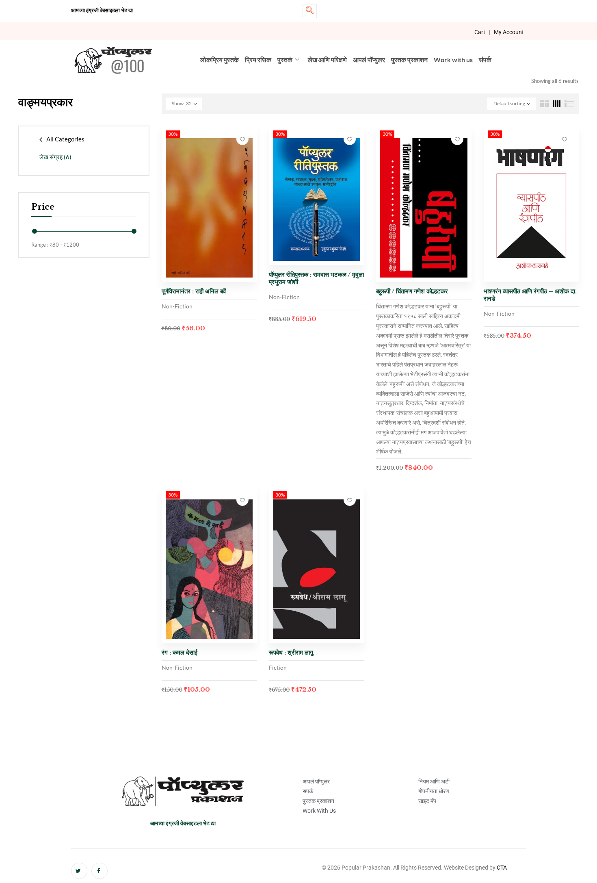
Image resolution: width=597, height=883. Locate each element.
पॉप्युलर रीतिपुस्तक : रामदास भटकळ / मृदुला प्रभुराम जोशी (316, 278)
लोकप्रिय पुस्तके (219, 59)
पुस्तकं (284, 59)
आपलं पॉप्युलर (369, 59)
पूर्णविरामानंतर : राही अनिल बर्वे (194, 291)
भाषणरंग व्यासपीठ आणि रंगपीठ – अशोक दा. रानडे (530, 294)
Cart (479, 32)
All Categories (65, 139)
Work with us (453, 59)
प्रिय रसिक (258, 59)
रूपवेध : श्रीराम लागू (291, 652)
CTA (502, 867)
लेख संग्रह (55, 157)
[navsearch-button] (310, 11)
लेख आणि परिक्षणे (327, 59)
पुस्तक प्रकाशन (409, 59)
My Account (509, 32)
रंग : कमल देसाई (179, 652)
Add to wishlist (242, 139)
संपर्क (485, 59)
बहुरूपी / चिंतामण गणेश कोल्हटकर (412, 291)
